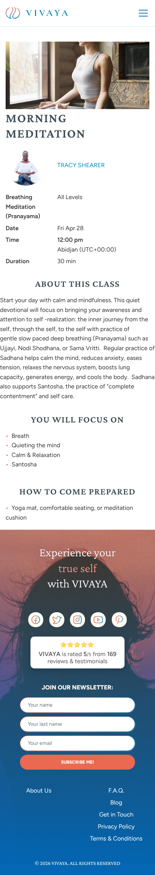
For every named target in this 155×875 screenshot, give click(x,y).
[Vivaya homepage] (37, 13)
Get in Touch (116, 814)
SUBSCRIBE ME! (77, 762)
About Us (38, 790)
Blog (116, 802)
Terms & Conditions (116, 838)
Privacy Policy (116, 826)
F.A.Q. (116, 790)
